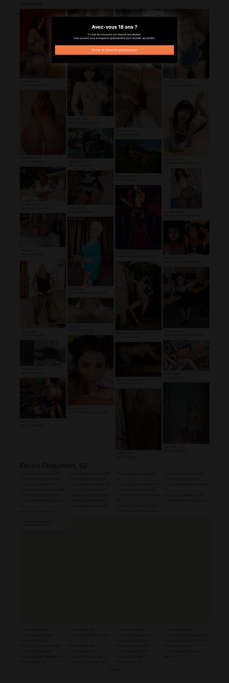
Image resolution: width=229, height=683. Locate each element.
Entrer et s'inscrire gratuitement (114, 50)
